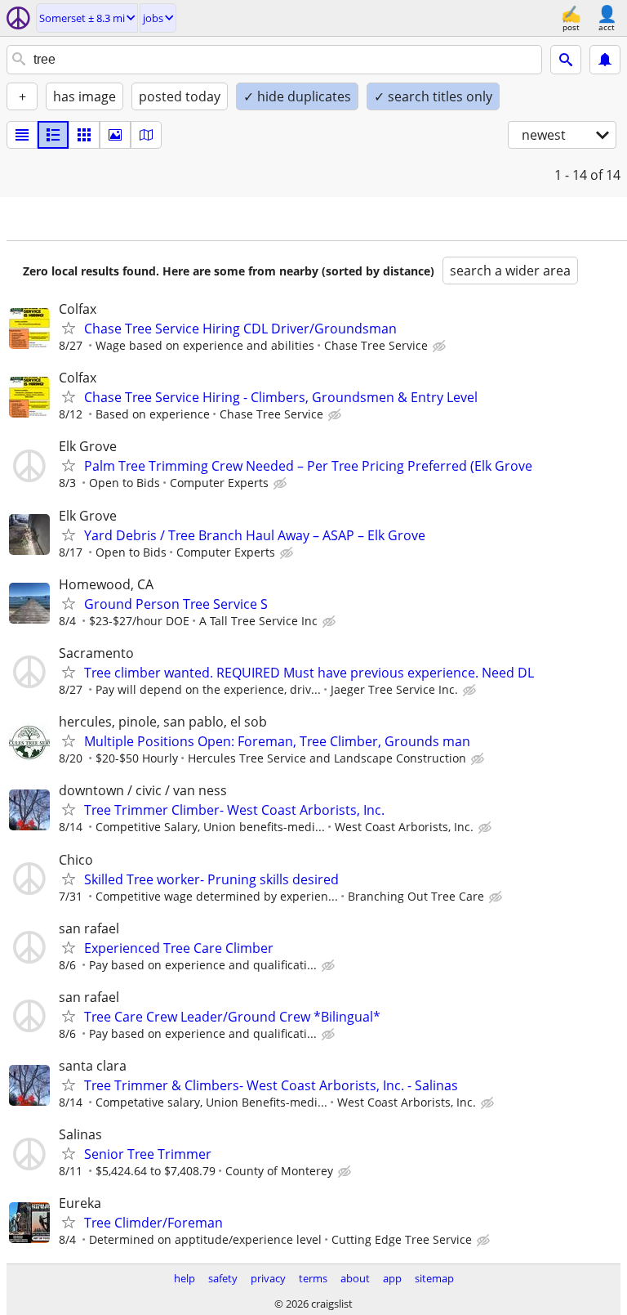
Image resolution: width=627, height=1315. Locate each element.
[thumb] (53, 135)
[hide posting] (441, 346)
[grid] (84, 135)
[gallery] (115, 135)
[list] (22, 135)
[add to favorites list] (68, 328)
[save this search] (604, 59)
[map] (146, 135)
